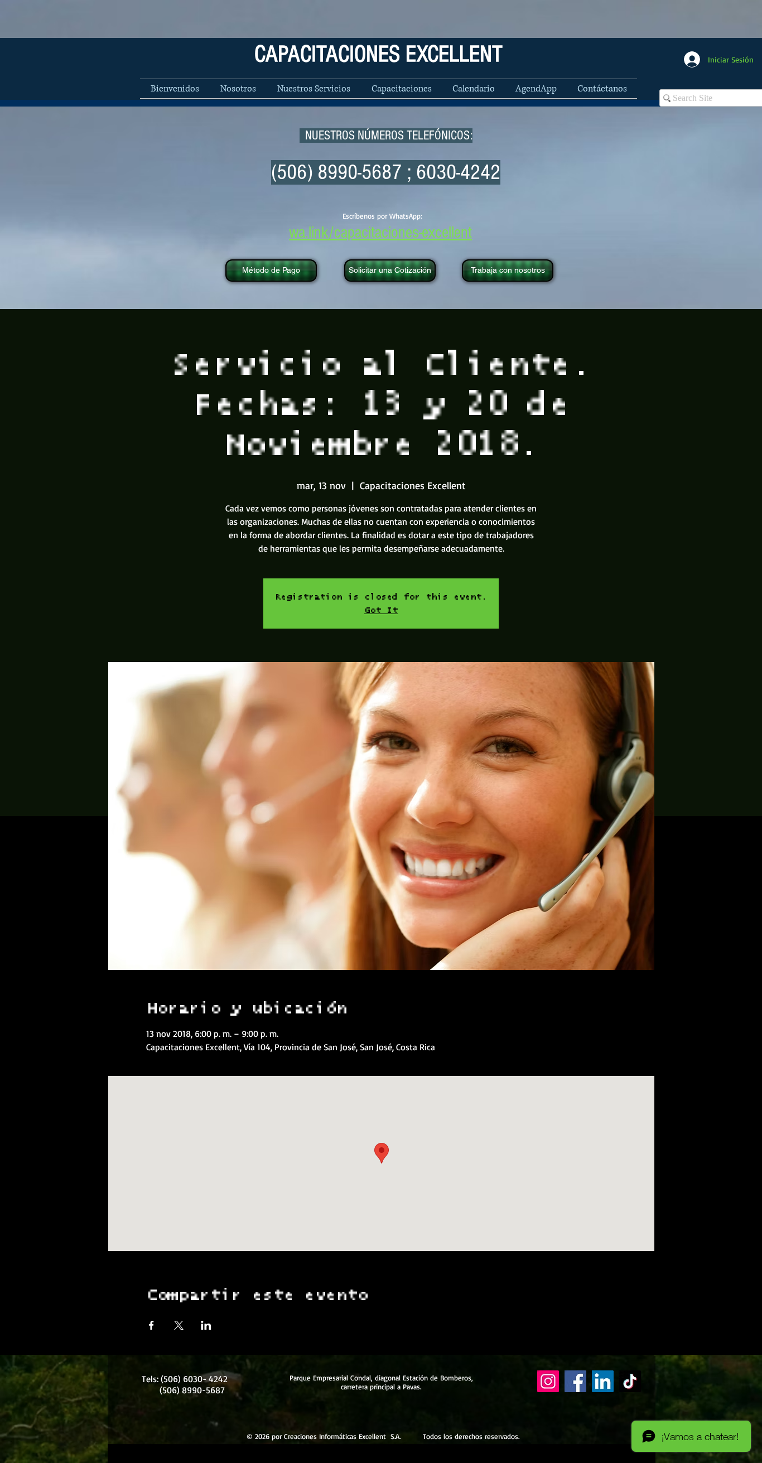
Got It (381, 610)
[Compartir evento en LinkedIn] (206, 1325)
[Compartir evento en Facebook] (151, 1325)
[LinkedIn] (603, 1381)
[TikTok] (630, 1381)
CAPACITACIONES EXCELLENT (378, 54)
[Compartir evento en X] (178, 1325)
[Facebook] (575, 1381)
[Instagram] (548, 1381)
